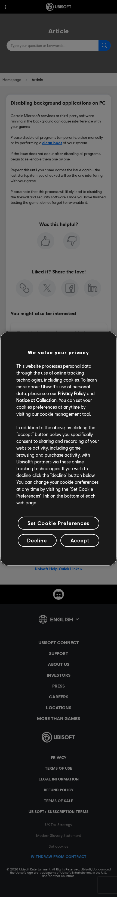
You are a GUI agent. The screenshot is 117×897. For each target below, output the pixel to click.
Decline (37, 540)
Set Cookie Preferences (58, 523)
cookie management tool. (65, 414)
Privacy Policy (72, 393)
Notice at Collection (36, 400)
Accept (80, 540)
